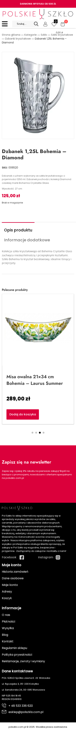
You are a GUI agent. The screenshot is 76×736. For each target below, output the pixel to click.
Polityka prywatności (17, 654)
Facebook (9, 557)
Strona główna (11, 35)
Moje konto (10, 585)
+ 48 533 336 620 (20, 706)
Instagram (45, 557)
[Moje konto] (45, 24)
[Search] (36, 24)
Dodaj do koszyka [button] (22, 414)
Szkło (44, 35)
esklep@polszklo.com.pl (25, 712)
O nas (6, 615)
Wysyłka (8, 628)
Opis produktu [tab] (18, 230)
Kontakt (7, 641)
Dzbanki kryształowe (18, 38)
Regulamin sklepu (14, 648)
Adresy (7, 591)
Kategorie (30, 35)
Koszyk (7, 598)
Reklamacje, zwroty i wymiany (23, 661)
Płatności (8, 621)
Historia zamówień (15, 572)
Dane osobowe (13, 578)
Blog (5, 635)
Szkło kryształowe (62, 35)
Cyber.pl (44, 731)
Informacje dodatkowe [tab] (27, 240)
